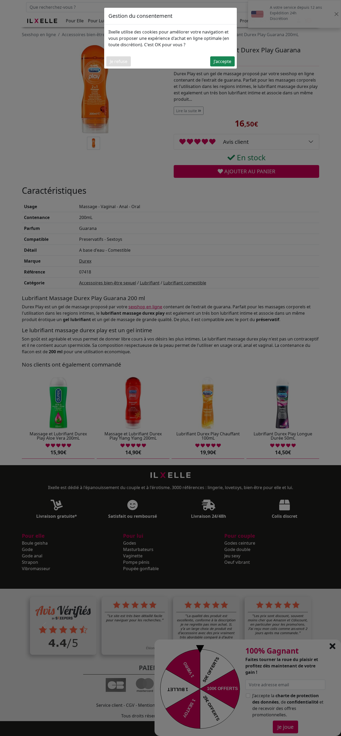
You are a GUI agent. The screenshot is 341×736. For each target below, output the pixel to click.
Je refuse (118, 61)
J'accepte (222, 61)
